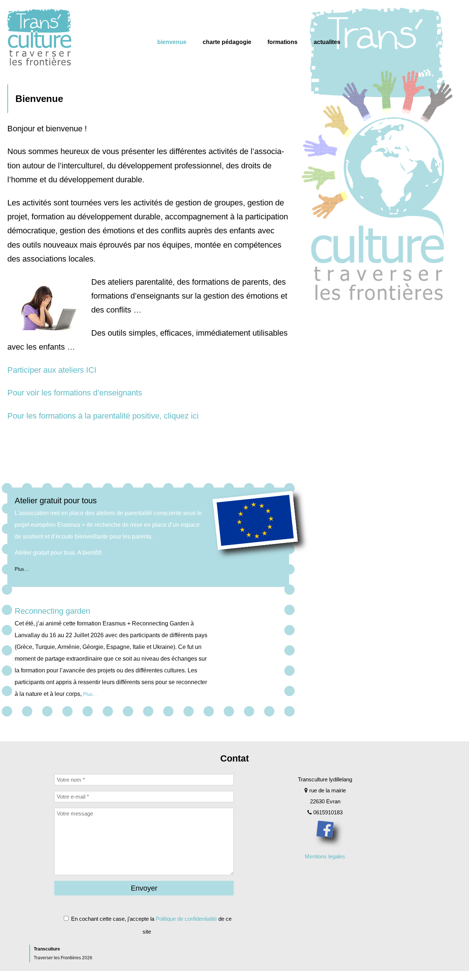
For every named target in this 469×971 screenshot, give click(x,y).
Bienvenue (172, 42)
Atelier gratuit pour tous (56, 500)
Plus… (22, 569)
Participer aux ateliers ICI (51, 370)
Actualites (327, 42)
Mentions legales (325, 856)
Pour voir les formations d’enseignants (74, 392)
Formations (282, 42)
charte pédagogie (227, 42)
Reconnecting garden (52, 611)
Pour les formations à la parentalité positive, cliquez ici (103, 415)
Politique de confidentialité (186, 919)
